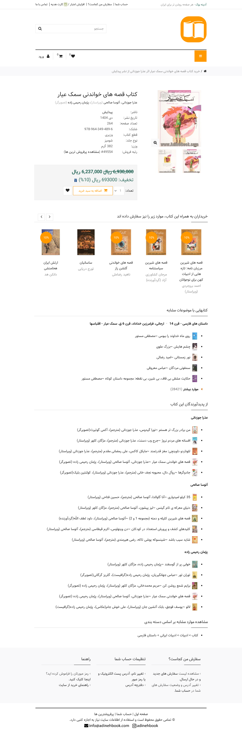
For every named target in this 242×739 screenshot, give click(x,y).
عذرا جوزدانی (129, 102)
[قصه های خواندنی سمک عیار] (155, 143)
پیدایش (107, 112)
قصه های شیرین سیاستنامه (156, 265)
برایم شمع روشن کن (177, 586)
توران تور (184, 575)
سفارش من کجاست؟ (100, 4)
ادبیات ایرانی (168, 635)
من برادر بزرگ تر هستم (175, 430)
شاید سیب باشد (180, 540)
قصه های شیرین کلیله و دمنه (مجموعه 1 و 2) (160, 518)
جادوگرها (184, 472)
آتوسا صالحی (112, 102)
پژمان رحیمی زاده (78, 102)
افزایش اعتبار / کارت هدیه (68, 4)
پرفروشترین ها (104, 714)
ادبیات (184, 635)
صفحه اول (141, 714)
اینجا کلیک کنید (80, 679)
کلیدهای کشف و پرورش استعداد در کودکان (161, 529)
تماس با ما (41, 4)
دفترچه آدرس (134, 685)
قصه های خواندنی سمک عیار (171, 462)
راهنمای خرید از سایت (74, 685)
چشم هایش (182, 347)
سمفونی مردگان (180, 368)
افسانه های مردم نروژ (176, 440)
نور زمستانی (182, 357)
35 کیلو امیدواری (179, 497)
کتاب (195, 635)
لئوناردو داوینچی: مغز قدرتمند (170, 451)
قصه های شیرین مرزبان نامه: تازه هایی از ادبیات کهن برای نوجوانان (191, 271)
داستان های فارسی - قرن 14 (188, 324)
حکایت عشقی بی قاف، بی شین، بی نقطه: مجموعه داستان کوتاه (148, 378)
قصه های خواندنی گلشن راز (121, 265)
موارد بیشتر (190, 389)
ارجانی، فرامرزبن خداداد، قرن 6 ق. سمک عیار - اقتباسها (127, 324)
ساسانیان (86, 263)
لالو (188, 607)
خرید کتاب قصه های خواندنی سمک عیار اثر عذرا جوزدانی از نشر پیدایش (156, 71)
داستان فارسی (147, 635)
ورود (42, 56)
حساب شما (121, 4)
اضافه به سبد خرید (90, 190)
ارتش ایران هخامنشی (50, 265)
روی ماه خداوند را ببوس (175, 336)
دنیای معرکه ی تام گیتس (173, 508)
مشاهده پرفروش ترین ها (82, 152)
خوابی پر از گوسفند (178, 564)
